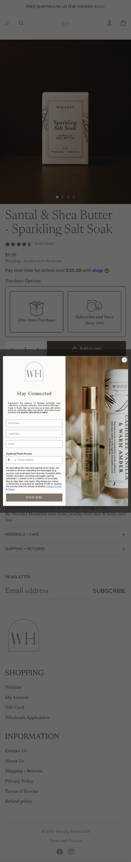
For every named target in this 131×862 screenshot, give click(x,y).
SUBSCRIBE (34, 497)
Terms (11, 489)
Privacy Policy (54, 486)
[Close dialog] (124, 359)
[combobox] (11, 460)
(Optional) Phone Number (19, 453)
